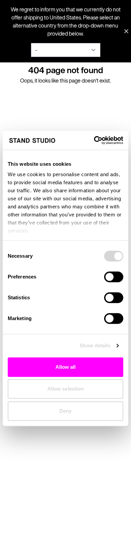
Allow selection (65, 389)
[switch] (113, 276)
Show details (95, 345)
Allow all (65, 367)
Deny (65, 411)
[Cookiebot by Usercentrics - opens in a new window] (94, 140)
